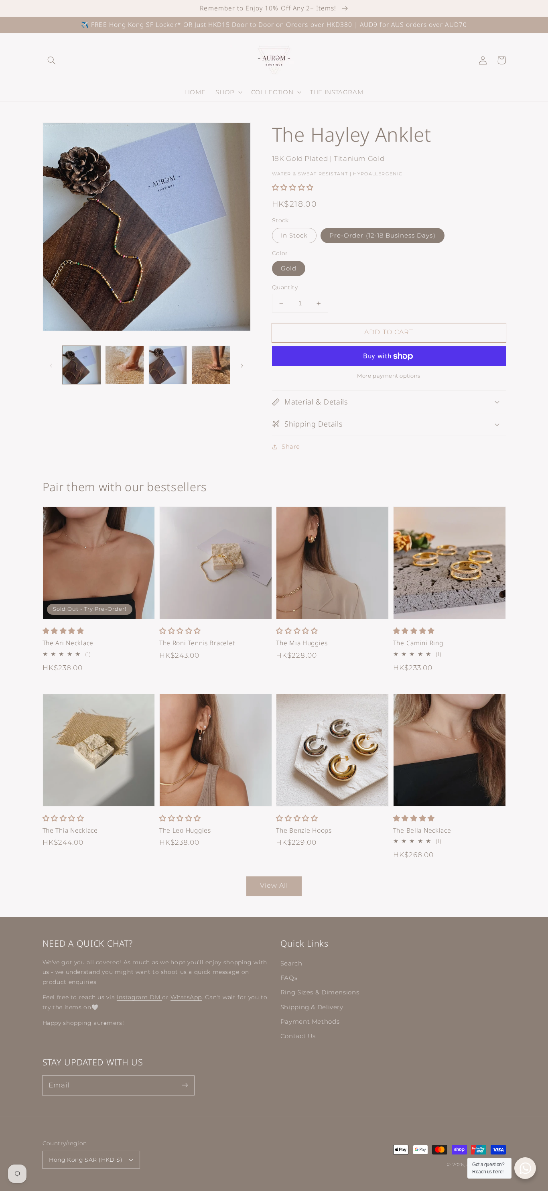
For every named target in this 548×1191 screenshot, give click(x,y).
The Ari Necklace (68, 643)
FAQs (289, 978)
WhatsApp (186, 997)
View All (274, 885)
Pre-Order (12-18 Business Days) (382, 235)
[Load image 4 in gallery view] (210, 365)
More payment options (388, 376)
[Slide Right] (242, 365)
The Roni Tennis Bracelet (197, 643)
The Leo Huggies (185, 830)
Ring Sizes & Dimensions (319, 992)
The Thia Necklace (70, 830)
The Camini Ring (418, 643)
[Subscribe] (184, 1085)
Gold (288, 268)
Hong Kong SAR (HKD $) (85, 1159)
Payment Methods (309, 1021)
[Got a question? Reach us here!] (525, 1168)
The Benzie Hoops (304, 830)
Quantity (285, 287)
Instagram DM (139, 997)
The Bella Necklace (422, 830)
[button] (52, 60)
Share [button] (291, 446)
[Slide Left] (51, 365)
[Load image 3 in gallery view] (167, 365)
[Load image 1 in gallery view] (81, 365)
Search (291, 963)
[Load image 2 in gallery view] (124, 365)
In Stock (294, 235)
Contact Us (298, 1036)
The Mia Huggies (302, 643)
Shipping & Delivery (311, 1007)
